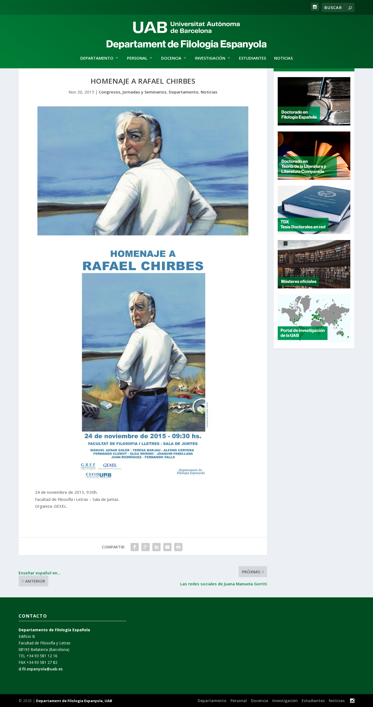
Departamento (184, 92)
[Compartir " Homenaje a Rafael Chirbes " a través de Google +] (145, 547)
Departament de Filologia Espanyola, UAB (74, 700)
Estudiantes (252, 58)
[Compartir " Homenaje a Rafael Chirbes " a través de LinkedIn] (156, 547)
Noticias (283, 58)
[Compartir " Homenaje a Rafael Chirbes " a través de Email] (167, 547)
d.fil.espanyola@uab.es (41, 668)
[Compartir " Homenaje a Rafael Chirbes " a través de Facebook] (134, 547)
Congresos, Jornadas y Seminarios (133, 92)
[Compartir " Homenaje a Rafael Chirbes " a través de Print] (178, 547)
